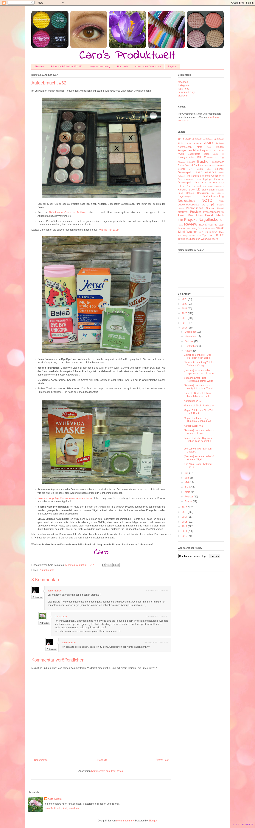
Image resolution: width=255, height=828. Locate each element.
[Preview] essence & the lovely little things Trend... (199, 387)
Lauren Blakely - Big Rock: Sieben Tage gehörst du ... (198, 441)
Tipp (204, 235)
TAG (221, 232)
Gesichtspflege (204, 179)
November (190, 336)
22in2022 (219, 139)
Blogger (153, 820)
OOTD (205, 204)
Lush (180, 193)
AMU (208, 143)
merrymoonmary (125, 820)
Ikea (204, 186)
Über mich (122, 66)
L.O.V (192, 189)
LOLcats (220, 190)
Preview (195, 211)
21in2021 (208, 139)
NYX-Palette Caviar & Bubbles (67, 212)
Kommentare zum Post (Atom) (107, 771)
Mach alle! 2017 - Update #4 (199, 405)
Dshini (200, 169)
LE (198, 189)
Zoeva (215, 239)
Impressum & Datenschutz (148, 66)
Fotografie (205, 176)
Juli (187, 473)
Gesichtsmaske (185, 179)
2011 (184, 531)
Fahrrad (181, 176)
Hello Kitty (218, 182)
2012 (184, 526)
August (188, 350)
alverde (197, 143)
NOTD (206, 200)
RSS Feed (183, 88)
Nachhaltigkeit (218, 193)
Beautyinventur (186, 157)
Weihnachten (193, 238)
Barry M (218, 154)
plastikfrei (183, 212)
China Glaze (208, 165)
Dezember (190, 331)
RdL (222, 220)
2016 (184, 507)
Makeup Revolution (197, 193)
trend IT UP (216, 235)
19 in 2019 (184, 138)
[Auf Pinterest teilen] (118, 565)
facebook (183, 82)
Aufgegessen (204, 150)
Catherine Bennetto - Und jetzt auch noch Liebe (197, 356)
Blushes (191, 162)
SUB (201, 232)
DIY (191, 168)
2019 (184, 318)
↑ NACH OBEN (243, 824)
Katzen (210, 186)
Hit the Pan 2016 (109, 229)
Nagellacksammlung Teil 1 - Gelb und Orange (199, 364)
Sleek (220, 228)
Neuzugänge (186, 200)
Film (188, 176)
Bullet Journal (185, 165)
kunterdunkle (55, 590)
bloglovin (182, 95)
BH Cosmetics (206, 157)
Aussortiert (218, 150)
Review (190, 224)
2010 (184, 536)
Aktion (181, 143)
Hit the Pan (184, 186)
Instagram (183, 85)
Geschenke (217, 175)
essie (221, 173)
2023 (184, 299)
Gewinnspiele (185, 182)
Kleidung (182, 189)
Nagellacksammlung (99, 66)
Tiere (198, 235)
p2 (212, 204)
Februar (189, 496)
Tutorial (182, 239)
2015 (184, 512)
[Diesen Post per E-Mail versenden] (103, 565)
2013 (184, 521)
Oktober (189, 341)
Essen (198, 172)
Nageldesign (184, 196)
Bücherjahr (218, 162)
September (191, 346)
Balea (206, 154)
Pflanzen (210, 208)
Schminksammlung (187, 228)
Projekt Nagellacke (201, 219)
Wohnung (206, 238)
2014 (184, 516)
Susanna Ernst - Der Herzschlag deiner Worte (198, 379)
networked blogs (186, 92)
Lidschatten (208, 189)
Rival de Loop (216, 224)
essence (210, 172)
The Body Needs (186, 235)
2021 (184, 308)
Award (181, 154)
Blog (221, 157)
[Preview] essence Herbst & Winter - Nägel (199, 458)
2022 (184, 303)
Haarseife (207, 182)
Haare (197, 182)
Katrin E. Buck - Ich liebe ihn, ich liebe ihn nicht (197, 395)
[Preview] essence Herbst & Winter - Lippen (199, 432)
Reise (180, 225)
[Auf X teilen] (111, 565)
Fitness (195, 175)
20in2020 (197, 139)
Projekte (172, 66)
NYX (221, 201)
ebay (209, 169)
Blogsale (181, 162)
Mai (187, 482)
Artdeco (220, 143)
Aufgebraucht (47, 570)
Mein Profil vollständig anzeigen (61, 808)
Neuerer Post (41, 760)
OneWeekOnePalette (188, 204)
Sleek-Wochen (188, 231)
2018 (184, 323)
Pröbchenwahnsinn (213, 212)
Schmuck (202, 228)
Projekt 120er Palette (190, 215)
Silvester (211, 229)
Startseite (39, 66)
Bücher (203, 161)
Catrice (197, 165)
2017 (184, 327)
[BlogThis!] (107, 565)
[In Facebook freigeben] (114, 565)
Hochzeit (196, 186)
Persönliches (194, 208)
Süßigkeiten (211, 232)
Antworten (37, 597)
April (187, 487)
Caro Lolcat (61, 616)
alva (189, 143)
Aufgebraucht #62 (193, 425)
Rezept (202, 224)
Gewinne (219, 179)
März (187, 492)
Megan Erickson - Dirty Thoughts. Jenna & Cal (198, 420)
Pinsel (220, 208)
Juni (187, 477)
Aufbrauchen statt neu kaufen (201, 147)
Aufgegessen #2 (192, 400)
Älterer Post (162, 760)
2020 (184, 313)
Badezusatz (194, 154)
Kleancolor (219, 186)
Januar (188, 501)
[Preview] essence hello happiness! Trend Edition (199, 372)
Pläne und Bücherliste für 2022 (67, 66)
